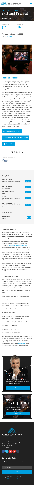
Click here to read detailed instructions (18, 245)
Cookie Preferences (19, 478)
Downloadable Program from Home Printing (15, 137)
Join (17, 472)
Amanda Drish (22, 343)
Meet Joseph (18, 387)
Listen (29, 181)
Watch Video (9, 144)
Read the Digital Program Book (12, 131)
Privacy (3, 478)
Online (10, 36)
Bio (30, 217)
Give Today (18, 413)
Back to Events (7, 18)
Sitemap (9, 478)
